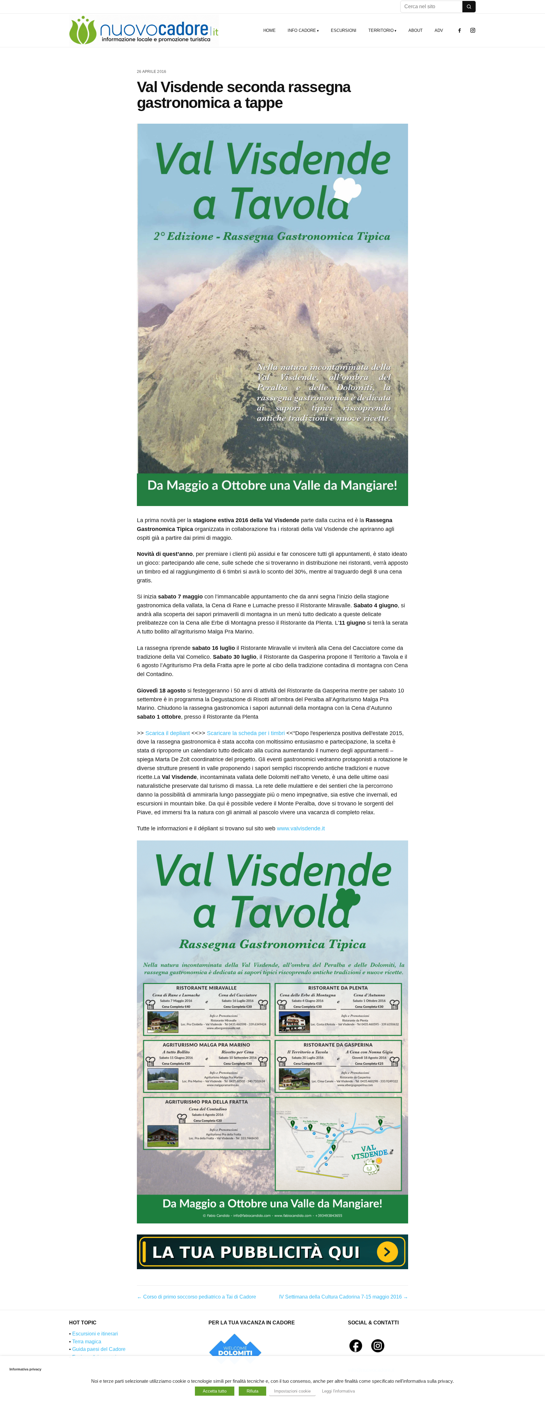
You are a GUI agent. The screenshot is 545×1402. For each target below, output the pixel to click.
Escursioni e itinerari (95, 1333)
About (415, 30)
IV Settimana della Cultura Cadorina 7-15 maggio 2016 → (343, 1296)
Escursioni (343, 30)
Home (269, 30)
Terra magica (86, 1341)
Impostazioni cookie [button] (292, 1391)
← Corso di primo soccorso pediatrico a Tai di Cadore (196, 1296)
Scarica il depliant (167, 733)
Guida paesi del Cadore (99, 1349)
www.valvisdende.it (301, 828)
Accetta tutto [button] (214, 1391)
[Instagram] (473, 30)
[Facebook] (459, 30)
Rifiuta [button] (252, 1391)
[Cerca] (469, 6)
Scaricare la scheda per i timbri (246, 733)
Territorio (381, 30)
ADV (439, 30)
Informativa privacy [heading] (25, 1369)
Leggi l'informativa (338, 1391)
